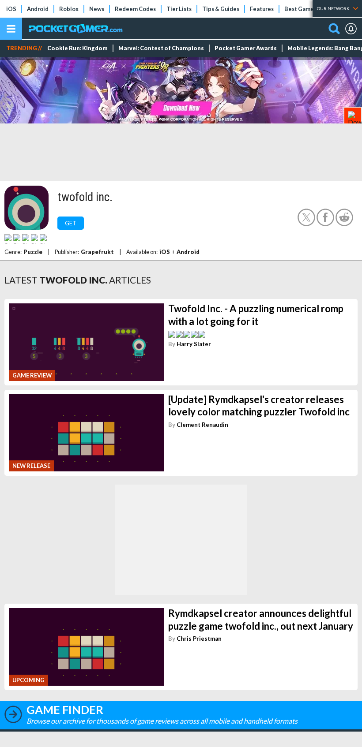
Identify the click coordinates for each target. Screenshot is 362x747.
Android (38, 8)
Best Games (300, 8)
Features (262, 8)
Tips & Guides (220, 8)
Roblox (69, 8)
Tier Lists (179, 8)
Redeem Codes (135, 8)
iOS (11, 8)
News (96, 8)
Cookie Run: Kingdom (77, 48)
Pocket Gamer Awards (246, 48)
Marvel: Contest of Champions (161, 48)
